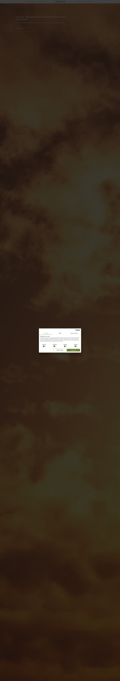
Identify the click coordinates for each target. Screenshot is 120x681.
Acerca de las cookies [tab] (74, 333)
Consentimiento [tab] (46, 333)
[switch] (54, 346)
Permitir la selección (60, 350)
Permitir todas (73, 350)
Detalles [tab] (60, 333)
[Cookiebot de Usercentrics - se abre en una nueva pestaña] (76, 330)
